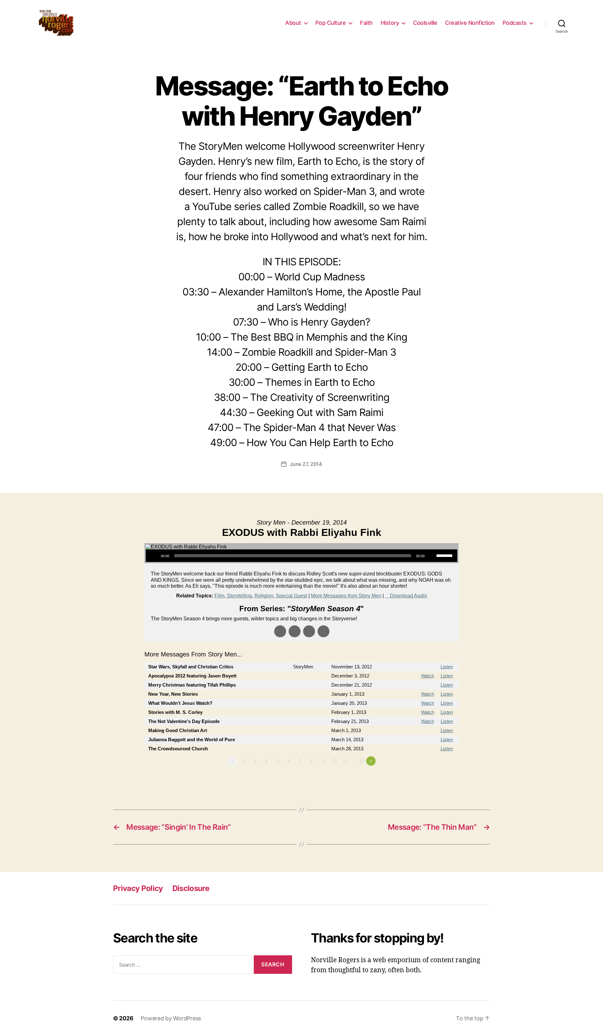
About (293, 22)
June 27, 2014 (306, 464)
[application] (301, 555)
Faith (366, 22)
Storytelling (239, 595)
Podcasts (515, 22)
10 (334, 761)
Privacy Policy (138, 888)
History (390, 22)
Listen (447, 666)
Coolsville (425, 22)
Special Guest (291, 595)
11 (345, 761)
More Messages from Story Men (346, 595)
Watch (427, 675)
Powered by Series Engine (435, 778)
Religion (263, 595)
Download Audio (408, 595)
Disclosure (190, 888)
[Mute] (431, 556)
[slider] (445, 555)
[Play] (154, 556)
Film (219, 595)
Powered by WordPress (171, 1018)
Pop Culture (330, 22)
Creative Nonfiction (470, 22)
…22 (359, 761)
